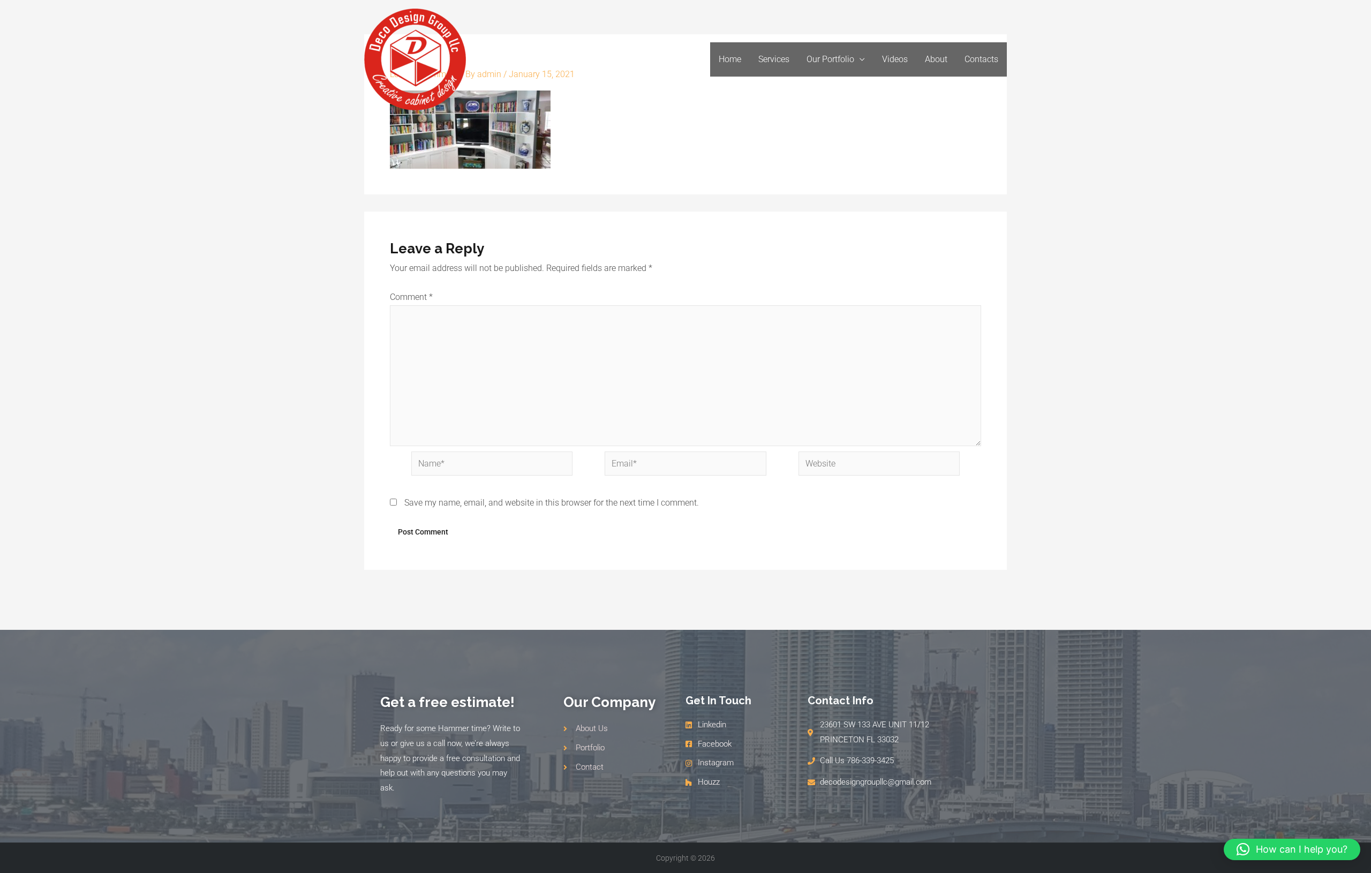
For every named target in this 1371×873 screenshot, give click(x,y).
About (936, 59)
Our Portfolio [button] (830, 59)
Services (773, 59)
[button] (1292, 849)
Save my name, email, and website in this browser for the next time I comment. (551, 503)
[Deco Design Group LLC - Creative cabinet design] (415, 59)
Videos (895, 59)
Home (730, 59)
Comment (411, 297)
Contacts (981, 59)
